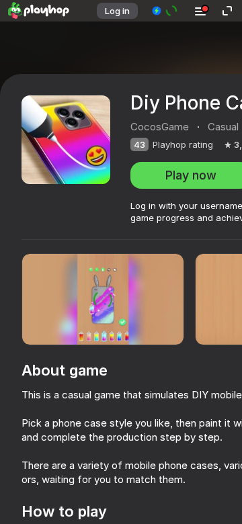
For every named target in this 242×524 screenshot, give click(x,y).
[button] (165, 11)
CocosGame (159, 126)
